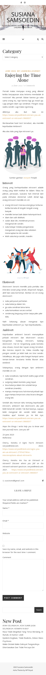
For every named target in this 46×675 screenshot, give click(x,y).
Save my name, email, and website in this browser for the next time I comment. (20, 550)
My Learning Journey (29, 71)
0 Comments (29, 85)
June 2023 (11, 71)
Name (6, 508)
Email (6, 520)
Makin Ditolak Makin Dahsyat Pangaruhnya (21, 644)
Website (6, 533)
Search (39, 610)
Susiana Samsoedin (23, 17)
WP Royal (29, 670)
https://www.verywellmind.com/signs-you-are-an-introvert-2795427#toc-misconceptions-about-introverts (21, 452)
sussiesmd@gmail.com (14, 480)
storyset (26, 178)
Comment (7, 557)
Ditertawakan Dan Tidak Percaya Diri (19, 647)
